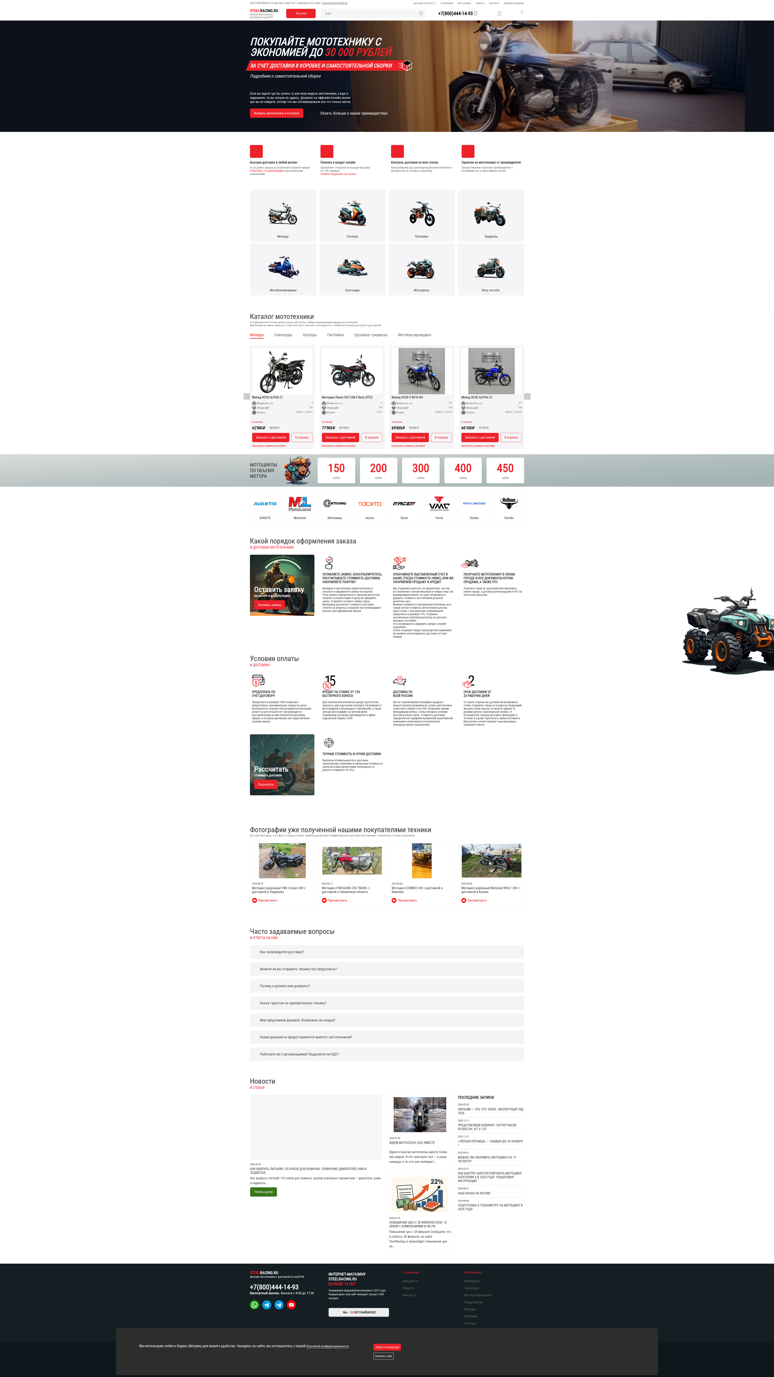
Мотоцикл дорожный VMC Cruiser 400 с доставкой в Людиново (279, 890)
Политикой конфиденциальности (327, 1346)
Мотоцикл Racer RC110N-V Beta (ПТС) (347, 397)
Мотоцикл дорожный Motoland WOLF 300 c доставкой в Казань (490, 890)
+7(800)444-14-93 (305, 3)
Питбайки (471, 1316)
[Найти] (420, 13)
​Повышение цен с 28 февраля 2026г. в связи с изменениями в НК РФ (417, 1224)
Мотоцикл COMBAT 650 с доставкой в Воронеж (417, 890)
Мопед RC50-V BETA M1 (407, 397)
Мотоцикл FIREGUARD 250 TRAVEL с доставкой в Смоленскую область (346, 890)
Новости (480, 3)
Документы (410, 1281)
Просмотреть (268, 900)
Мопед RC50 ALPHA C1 (267, 397)
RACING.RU (264, 10)
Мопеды (470, 1309)
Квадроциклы (473, 1302)
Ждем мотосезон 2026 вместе (412, 1143)
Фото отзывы (464, 3)
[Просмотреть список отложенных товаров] (499, 13)
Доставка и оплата (423, 3)
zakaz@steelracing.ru (334, 3)
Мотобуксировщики (477, 1295)
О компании (447, 3)
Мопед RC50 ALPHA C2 (476, 397)
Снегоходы (471, 1288)
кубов (336, 470)
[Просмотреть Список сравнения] (489, 13)
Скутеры (470, 1323)
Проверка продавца (514, 3)
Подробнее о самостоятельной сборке (285, 76)
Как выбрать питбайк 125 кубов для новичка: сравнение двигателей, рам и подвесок (308, 1171)
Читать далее (263, 1192)
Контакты (494, 3)
